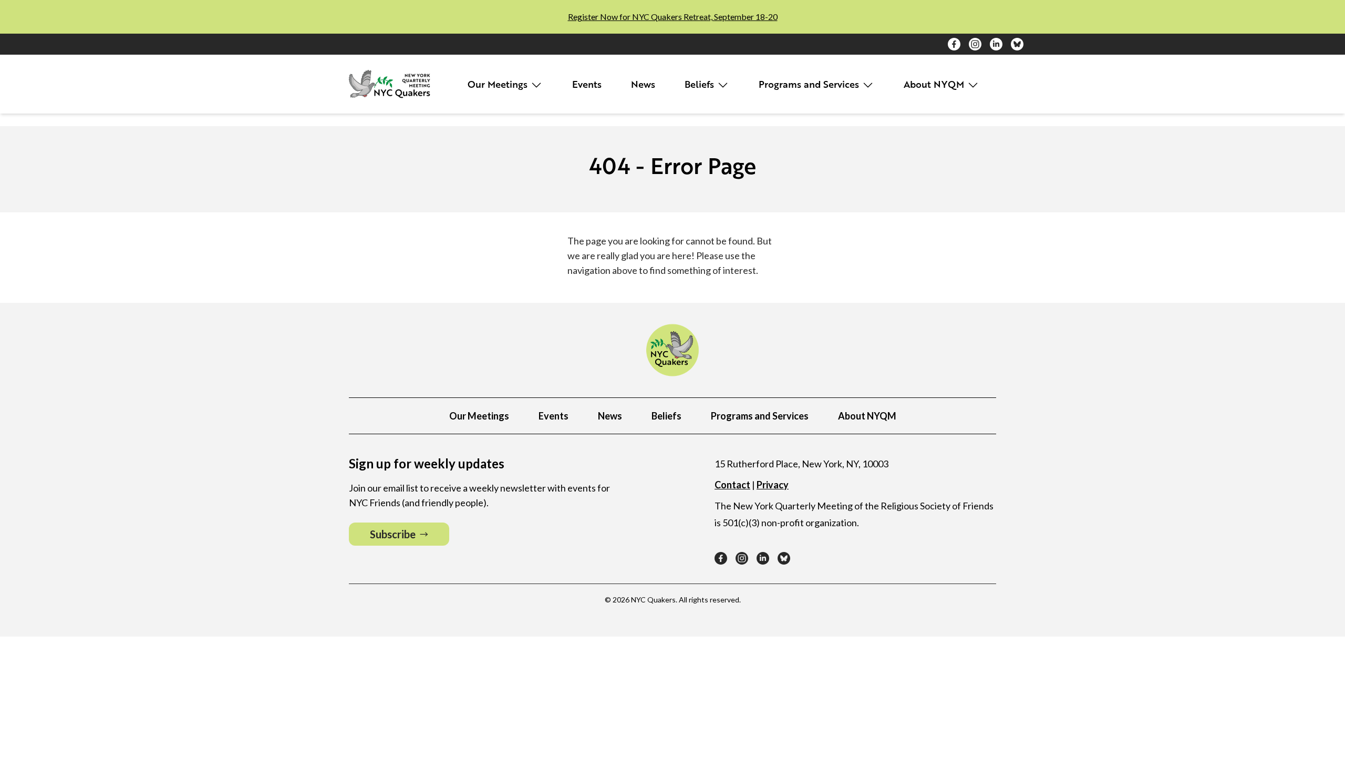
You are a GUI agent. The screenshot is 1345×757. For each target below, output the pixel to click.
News (643, 84)
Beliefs (701, 84)
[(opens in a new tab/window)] (954, 44)
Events (587, 84)
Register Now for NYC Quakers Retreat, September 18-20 (673, 17)
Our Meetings (499, 84)
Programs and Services (810, 84)
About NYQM (935, 84)
